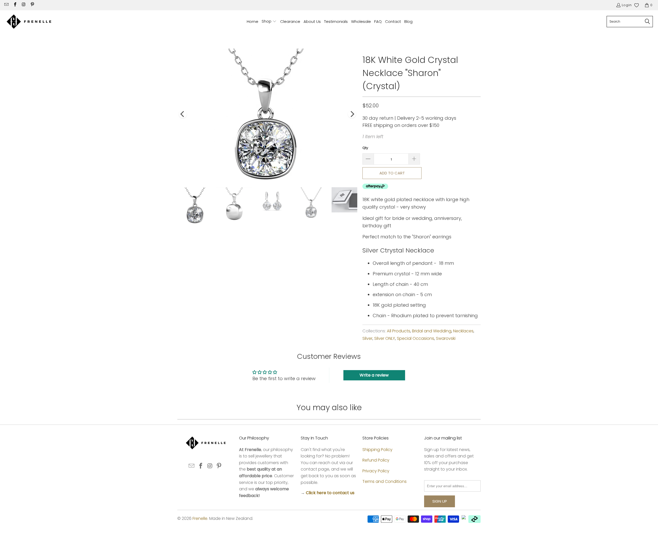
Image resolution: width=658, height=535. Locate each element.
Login (627, 5)
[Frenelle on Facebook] (14, 5)
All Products (398, 331)
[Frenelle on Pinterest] (32, 5)
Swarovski (445, 338)
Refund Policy (375, 460)
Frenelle (200, 518)
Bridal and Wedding (431, 331)
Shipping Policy (377, 450)
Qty (365, 147)
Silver (367, 338)
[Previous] (183, 114)
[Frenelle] (29, 22)
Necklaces (463, 331)
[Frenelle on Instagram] (23, 5)
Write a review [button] (374, 375)
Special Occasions (415, 338)
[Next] (352, 114)
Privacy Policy (375, 471)
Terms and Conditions (384, 481)
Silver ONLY (384, 338)
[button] (269, 22)
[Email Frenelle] (6, 5)
